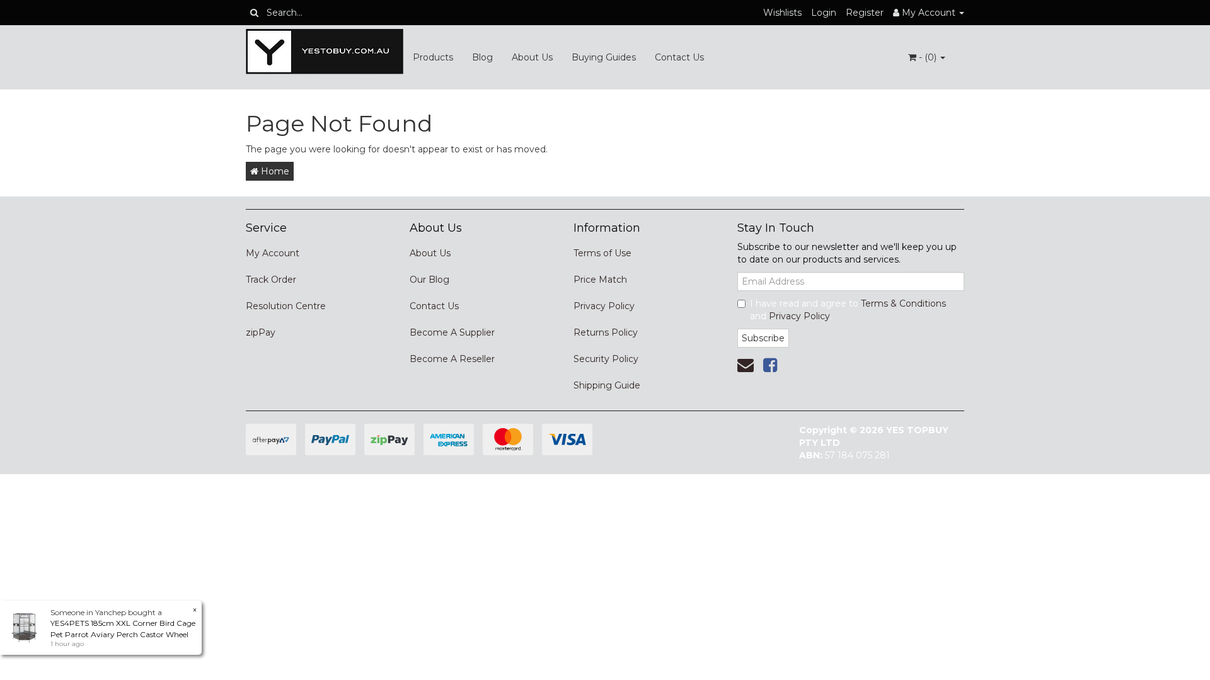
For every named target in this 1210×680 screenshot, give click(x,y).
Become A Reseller (452, 359)
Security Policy (605, 359)
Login (823, 12)
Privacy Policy (604, 306)
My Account (272, 253)
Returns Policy (605, 332)
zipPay (260, 332)
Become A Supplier (452, 332)
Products (433, 57)
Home (273, 171)
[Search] (254, 12)
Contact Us (679, 57)
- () (927, 57)
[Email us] (745, 365)
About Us (532, 57)
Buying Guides (604, 57)
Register (865, 12)
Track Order (271, 279)
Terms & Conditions (903, 303)
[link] (770, 365)
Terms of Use (602, 253)
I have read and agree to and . (848, 310)
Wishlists (782, 12)
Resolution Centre (286, 306)
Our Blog (429, 279)
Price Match (600, 279)
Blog (482, 57)
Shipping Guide (606, 385)
